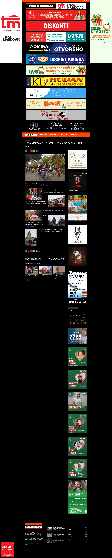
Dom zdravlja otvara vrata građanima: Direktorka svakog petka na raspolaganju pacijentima (59, 277)
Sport (60, 134)
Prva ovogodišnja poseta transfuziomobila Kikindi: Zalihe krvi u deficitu (45, 277)
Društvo (26, 274)
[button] (85, 134)
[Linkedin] (37, 151)
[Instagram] (86, 1)
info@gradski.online (35, 546)
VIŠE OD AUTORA (37, 263)
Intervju (66, 134)
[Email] (39, 151)
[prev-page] (25, 280)
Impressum (75, 556)
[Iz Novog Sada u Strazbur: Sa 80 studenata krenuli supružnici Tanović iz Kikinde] (49, 540)
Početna (41, 134)
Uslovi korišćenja (81, 556)
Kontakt (49, 0)
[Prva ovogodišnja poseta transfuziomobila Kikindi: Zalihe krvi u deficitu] (45, 270)
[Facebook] (84, 1)
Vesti (45, 134)
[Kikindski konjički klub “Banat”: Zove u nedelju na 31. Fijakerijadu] (31, 270)
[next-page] (27, 280)
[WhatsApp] (34, 151)
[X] (29, 151)
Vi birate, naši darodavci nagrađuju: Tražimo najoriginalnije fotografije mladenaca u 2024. (33, 259)
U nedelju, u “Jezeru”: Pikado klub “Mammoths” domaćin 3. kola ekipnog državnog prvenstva (56, 259)
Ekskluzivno (74, 134)
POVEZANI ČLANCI (29, 263)
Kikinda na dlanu (40, 0)
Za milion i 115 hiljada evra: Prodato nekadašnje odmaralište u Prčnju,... (59, 528)
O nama (45, 0)
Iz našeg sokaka (52, 134)
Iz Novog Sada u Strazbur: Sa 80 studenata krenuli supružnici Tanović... (59, 540)
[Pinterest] (31, 151)
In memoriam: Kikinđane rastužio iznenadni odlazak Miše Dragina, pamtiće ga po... (59, 534)
